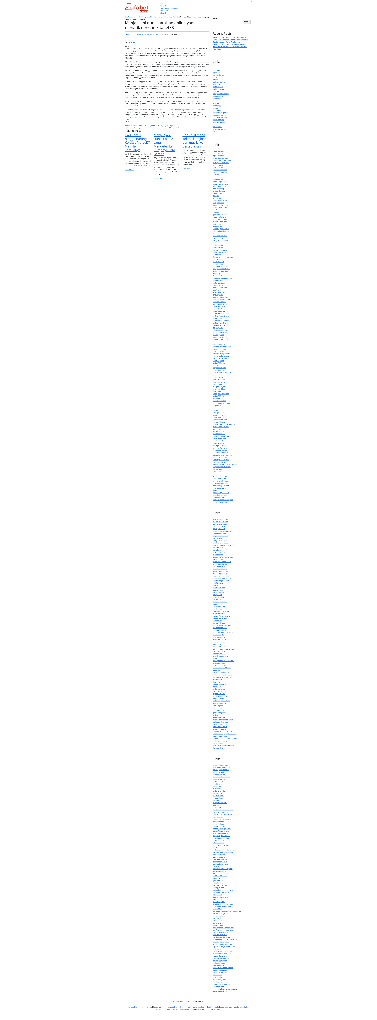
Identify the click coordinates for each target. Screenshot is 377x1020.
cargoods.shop (218, 807)
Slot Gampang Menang (169, 8)
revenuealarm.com (220, 488)
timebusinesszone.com (221, 982)
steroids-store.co (219, 654)
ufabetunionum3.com (221, 314)
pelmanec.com (218, 772)
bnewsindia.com (219, 410)
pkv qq (215, 124)
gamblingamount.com (221, 970)
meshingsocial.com (220, 885)
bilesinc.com (217, 599)
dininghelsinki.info (220, 337)
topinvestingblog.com (221, 581)
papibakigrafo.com (220, 705)
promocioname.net (220, 628)
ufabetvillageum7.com (221, 321)
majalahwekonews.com (221, 767)
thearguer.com (218, 888)
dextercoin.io (218, 743)
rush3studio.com (219, 781)
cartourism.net (218, 715)
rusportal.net (218, 798)
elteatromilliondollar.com (222, 833)
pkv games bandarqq (221, 94)
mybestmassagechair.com (222, 677)
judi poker (216, 84)
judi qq (215, 80)
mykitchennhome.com (221, 696)
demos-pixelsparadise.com (223, 557)
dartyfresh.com (218, 203)
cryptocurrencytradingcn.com (224, 946)
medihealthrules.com (221, 427)
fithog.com (217, 658)
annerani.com (218, 590)
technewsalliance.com (221, 356)
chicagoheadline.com (221, 163)
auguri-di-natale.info (220, 536)
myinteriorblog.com (220, 408)
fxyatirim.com (218, 224)
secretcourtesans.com (221, 158)
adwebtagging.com (220, 961)
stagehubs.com (218, 151)
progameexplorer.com (221, 481)
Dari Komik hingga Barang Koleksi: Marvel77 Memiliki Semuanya (137, 142)
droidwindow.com (219, 401)
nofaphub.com (218, 179)
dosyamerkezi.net (219, 566)
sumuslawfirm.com (220, 935)
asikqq (215, 108)
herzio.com (217, 786)
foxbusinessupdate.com (222, 906)
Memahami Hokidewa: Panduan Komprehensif (230, 40)
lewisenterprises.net (220, 205)
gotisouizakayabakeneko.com (224, 819)
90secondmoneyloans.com (223, 257)
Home (162, 3)
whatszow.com (218, 233)
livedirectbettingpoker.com (223, 904)
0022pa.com (217, 595)
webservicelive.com (220, 502)
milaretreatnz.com (220, 602)
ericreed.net (217, 680)
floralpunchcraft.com (221, 892)
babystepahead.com (220, 965)
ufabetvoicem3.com (220, 323)
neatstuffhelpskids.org (221, 616)
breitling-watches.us (220, 543)
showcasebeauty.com (221, 571)
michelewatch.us (219, 538)
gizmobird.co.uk (219, 526)
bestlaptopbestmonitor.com (223, 661)
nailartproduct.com (220, 250)
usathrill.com (218, 429)
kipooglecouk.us (219, 694)
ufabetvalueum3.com (221, 316)
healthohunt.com (219, 349)
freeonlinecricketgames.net (223, 632)
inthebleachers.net (220, 727)
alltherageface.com (220, 476)
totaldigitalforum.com (221, 460)
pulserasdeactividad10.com (223, 720)
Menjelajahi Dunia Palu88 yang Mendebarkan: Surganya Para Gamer (164, 144)
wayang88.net (218, 328)
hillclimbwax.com (219, 972)
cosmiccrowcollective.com (222, 814)
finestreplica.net (219, 344)
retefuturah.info (219, 351)
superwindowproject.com (222, 703)
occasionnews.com (220, 977)
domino (216, 134)
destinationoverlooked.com (223, 968)
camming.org (218, 165)
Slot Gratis (164, 11)
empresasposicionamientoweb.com (226, 464)
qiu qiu (215, 131)
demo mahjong (218, 120)
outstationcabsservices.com (223, 441)
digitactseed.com (219, 252)
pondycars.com (218, 417)
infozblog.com (218, 644)
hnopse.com (217, 975)
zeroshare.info (218, 597)
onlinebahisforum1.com (222, 160)
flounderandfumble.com (222, 346)
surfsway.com (218, 248)
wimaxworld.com (219, 630)
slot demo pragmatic (220, 113)
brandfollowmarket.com (222, 954)
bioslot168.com (218, 497)
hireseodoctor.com (220, 288)
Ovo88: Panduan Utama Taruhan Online (227, 42)
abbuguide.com (219, 226)
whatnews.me (218, 377)
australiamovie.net (220, 524)
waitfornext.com (219, 370)
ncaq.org (216, 196)
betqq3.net (217, 687)
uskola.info (217, 365)
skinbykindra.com (219, 474)
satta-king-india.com (220, 266)
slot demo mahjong (220, 115)
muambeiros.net (219, 642)
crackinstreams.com (220, 281)
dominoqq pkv (218, 96)
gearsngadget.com (220, 285)
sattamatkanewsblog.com (222, 944)
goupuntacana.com (220, 170)
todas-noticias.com (220, 793)
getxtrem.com (218, 880)
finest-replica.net (219, 382)
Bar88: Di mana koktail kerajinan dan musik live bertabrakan (195, 140)
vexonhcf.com (218, 555)
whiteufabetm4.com (220, 332)
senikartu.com (218, 796)
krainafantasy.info (219, 791)
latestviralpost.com (220, 857)
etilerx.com (217, 342)
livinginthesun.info (220, 803)
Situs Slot (163, 6)
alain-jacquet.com (219, 817)
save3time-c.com (219, 552)
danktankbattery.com (221, 897)
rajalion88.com (218, 167)
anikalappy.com (218, 335)
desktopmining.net (220, 724)
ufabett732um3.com (220, 363)
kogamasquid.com (220, 736)
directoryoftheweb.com (221, 777)
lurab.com (216, 490)
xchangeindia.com (219, 445)
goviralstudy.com (219, 713)
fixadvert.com (218, 548)
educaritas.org (218, 189)
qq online (216, 72)
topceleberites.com (220, 309)
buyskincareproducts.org (222, 731)
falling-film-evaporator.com (223, 932)
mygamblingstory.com (221, 765)
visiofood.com (218, 398)
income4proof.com (220, 186)
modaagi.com (218, 604)
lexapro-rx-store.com (220, 729)
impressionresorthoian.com (223, 928)
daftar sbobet (218, 87)
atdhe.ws (216, 670)
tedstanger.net (218, 361)
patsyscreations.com (220, 184)
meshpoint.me (218, 822)
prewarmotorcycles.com (222, 562)
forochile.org (218, 621)
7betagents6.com (219, 276)
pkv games (217, 70)
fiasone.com (217, 895)
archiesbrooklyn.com (221, 639)
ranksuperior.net (219, 963)
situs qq (216, 91)
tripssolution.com (219, 264)
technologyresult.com (221, 229)
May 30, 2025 (130, 34)
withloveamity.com (220, 219)
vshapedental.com (219, 431)
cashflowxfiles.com (220, 876)
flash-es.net (217, 918)
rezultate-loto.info (219, 302)
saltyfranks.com (219, 588)
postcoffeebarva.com (221, 831)
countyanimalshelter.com (222, 958)
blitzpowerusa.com (220, 862)
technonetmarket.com (221, 358)
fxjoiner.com (217, 471)
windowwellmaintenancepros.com (225, 989)
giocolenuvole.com (220, 215)
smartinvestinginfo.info (221, 354)
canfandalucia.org (219, 434)
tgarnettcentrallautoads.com (223, 545)
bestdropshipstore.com (221, 243)
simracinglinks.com (220, 564)
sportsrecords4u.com (221, 306)
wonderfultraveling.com (222, 625)
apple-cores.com (219, 717)
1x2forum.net (218, 153)
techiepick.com (218, 412)
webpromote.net (219, 651)
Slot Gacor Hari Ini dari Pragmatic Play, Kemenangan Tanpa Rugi (148, 17)
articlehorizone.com (220, 271)
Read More (129, 170)
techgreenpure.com (220, 240)
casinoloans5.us (219, 689)
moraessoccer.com (220, 618)
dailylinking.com (219, 210)
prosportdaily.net (219, 387)
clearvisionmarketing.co (222, 372)
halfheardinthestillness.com (223, 675)
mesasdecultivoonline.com (223, 852)
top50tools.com (219, 583)
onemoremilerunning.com (222, 869)
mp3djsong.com (219, 529)
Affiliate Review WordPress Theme (183, 1001)
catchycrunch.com (219, 177)
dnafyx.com (217, 212)
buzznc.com (217, 469)
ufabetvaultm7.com (220, 318)
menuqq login (133, 1007)
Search (215, 18)
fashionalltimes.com (220, 457)
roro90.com (217, 784)
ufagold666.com (219, 405)
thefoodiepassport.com (221, 701)
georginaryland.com (220, 663)
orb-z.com (216, 847)
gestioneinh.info (219, 384)
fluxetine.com (218, 682)
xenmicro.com (218, 198)
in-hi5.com (217, 789)
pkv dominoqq (218, 75)
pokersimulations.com (221, 297)
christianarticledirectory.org (223, 746)
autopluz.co (217, 550)
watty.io (216, 800)
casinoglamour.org (220, 741)
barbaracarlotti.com (220, 722)
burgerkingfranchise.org (222, 836)
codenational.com (219, 478)
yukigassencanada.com (221, 269)
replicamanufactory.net (221, 299)
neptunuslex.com (219, 533)
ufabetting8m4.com (220, 311)
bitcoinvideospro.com (221, 812)
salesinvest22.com (219, 389)
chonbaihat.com (219, 647)
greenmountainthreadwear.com (225, 939)
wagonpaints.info (219, 368)
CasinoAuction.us (219, 691)
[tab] (251, 1)
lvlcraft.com (217, 255)
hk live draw (217, 127)
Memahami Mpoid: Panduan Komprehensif (229, 44)
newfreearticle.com (220, 859)
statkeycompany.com (221, 576)
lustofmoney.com (219, 979)
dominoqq (217, 98)
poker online (190, 1009)
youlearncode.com (220, 222)
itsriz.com (216, 805)
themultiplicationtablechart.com (225, 738)
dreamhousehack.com (221, 450)
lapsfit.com (217, 290)
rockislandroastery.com (221, 483)
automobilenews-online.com (223, 455)
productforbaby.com (220, 845)
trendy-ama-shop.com (221, 394)
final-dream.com (219, 379)
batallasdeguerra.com (221, 611)
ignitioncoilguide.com (221, 493)
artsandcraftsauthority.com (223, 500)
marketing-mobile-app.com (223, 890)
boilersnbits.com (219, 855)
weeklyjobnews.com (220, 956)
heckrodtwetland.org (221, 672)
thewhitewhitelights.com (222, 668)
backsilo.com (218, 923)
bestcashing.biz (218, 635)
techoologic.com (219, 422)
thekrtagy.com (218, 443)
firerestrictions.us (219, 637)
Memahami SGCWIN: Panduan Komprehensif (229, 37)
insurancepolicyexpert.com (223, 573)
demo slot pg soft (219, 129)
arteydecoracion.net (220, 656)
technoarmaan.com (220, 462)
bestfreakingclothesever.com (223, 930)
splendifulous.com (220, 304)
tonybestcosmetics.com (222, 467)
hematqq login (178, 1009)
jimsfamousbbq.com (220, 519)
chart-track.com (219, 623)
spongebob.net (218, 824)
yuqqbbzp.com (218, 273)
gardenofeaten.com (220, 864)
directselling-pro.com (221, 486)
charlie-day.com (219, 902)
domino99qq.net (219, 774)
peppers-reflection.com (221, 984)
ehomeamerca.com (220, 236)
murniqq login (165, 1009)
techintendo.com (219, 238)
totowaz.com (218, 949)
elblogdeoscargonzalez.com (223, 649)
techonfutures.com (220, 420)
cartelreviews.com (219, 245)
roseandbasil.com (219, 665)
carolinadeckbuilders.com (222, 578)
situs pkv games (219, 122)
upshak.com (217, 921)
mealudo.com (218, 899)
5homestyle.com (219, 748)
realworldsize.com (219, 840)
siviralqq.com (218, 925)
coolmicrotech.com (220, 448)
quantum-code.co (219, 375)
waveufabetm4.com (220, 325)
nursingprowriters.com (221, 937)
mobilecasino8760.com (221, 684)
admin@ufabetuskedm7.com (148, 34)
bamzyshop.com (219, 415)
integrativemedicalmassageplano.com (227, 911)
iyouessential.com (219, 217)
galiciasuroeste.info (220, 609)
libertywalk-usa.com (220, 522)
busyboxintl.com (219, 826)
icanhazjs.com (218, 708)
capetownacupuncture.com (223, 810)
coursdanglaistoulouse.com (223, 531)
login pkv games (219, 82)
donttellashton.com (220, 779)
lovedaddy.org (218, 909)
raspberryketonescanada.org (224, 424)
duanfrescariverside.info (222, 339)
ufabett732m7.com (220, 396)
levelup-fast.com (219, 292)
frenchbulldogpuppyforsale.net (224, 734)
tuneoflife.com (218, 987)
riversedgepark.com (220, 172)
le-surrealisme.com (220, 569)
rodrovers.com (218, 262)
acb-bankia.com (219, 916)
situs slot (163, 13)
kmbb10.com (218, 878)
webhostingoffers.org (221, 231)
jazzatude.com (218, 592)
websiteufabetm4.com (221, 330)
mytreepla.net (218, 295)
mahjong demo (218, 89)
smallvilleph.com (219, 606)
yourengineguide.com (221, 436)
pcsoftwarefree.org (220, 207)
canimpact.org (218, 710)
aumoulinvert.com (219, 698)
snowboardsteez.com (221, 871)
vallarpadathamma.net (221, 838)
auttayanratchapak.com (222, 829)
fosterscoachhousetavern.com (224, 850)
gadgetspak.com (219, 283)
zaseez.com (217, 174)
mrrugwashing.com (220, 913)
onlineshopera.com (220, 200)
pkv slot (216, 77)
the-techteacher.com (220, 453)
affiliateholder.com (220, 991)
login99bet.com (218, 156)
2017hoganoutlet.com (221, 770)
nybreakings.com (219, 438)
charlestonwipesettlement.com (224, 951)
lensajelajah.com (219, 191)
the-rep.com (217, 585)
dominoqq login (186, 1007)
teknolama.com (218, 843)
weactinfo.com (218, 883)
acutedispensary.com (221, 942)
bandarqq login (159, 1007)
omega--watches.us (220, 540)
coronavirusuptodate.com (222, 278)
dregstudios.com (219, 614)
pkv (214, 68)
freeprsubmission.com (221, 403)
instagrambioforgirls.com (222, 873)
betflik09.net (217, 193)
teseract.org (217, 391)
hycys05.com (217, 866)
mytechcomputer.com (221, 495)
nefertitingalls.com (220, 182)
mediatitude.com (219, 559)
